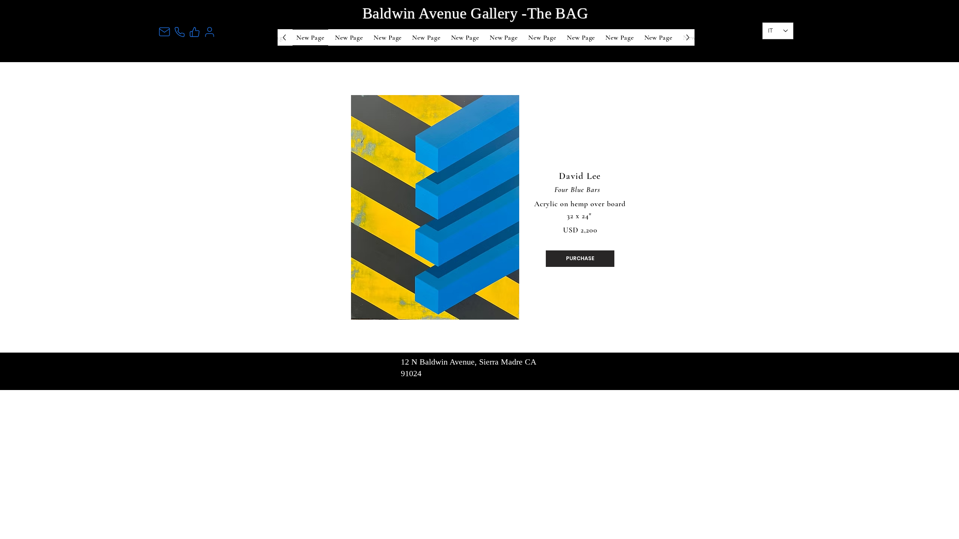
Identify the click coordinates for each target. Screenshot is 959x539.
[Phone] (179, 31)
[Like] (194, 31)
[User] (209, 31)
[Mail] (164, 31)
